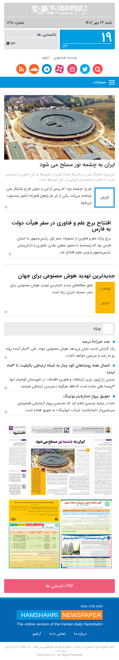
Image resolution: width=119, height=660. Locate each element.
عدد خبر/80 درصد (96, 342)
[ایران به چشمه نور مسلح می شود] (5, 207)
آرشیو (46, 57)
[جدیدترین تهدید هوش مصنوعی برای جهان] (5, 311)
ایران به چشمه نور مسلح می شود (77, 164)
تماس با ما (58, 634)
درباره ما (80, 634)
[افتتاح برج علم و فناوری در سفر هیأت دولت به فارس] (10, 254)
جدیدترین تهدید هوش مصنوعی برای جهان (66, 276)
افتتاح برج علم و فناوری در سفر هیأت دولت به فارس (61, 226)
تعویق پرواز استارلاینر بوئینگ (86, 396)
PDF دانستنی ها (60, 586)
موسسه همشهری (65, 57)
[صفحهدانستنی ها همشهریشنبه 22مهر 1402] (59, 497)
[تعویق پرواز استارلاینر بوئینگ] (5, 412)
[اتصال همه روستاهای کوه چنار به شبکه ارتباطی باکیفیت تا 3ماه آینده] (5, 388)
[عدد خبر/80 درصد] (5, 357)
